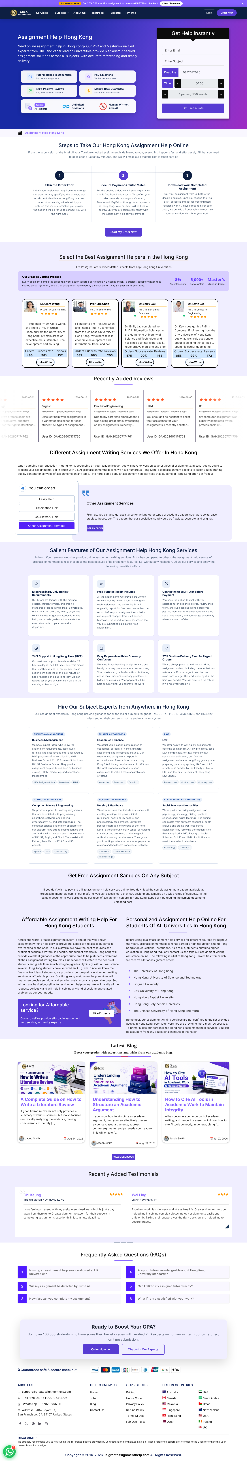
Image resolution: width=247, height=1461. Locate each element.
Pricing (130, 1392)
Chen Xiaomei (35, 1195)
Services (42, 12)
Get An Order (95, 528)
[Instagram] (46, 1424)
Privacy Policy (135, 1404)
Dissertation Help (47, 508)
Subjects (60, 12)
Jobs (93, 1398)
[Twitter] (26, 1424)
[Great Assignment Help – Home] (20, 12)
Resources (97, 12)
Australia (172, 1392)
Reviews (130, 12)
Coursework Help (47, 517)
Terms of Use (135, 1415)
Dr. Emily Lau (147, 304)
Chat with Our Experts (143, 1349)
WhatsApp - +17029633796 (41, 1404)
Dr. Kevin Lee (196, 304)
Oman (206, 1404)
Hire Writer (46, 362)
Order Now (227, 12)
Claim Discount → (171, 3)
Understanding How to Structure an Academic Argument (117, 1104)
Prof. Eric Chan (99, 304)
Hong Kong (174, 1415)
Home (94, 1392)
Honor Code (134, 1398)
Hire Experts (101, 1013)
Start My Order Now (123, 232)
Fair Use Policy (135, 1421)
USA (205, 1415)
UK (205, 1427)
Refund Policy (135, 1410)
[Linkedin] (39, 1424)
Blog (93, 1404)
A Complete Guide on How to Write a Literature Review (51, 1102)
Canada (171, 1398)
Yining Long (142, 1195)
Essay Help (46, 499)
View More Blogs (123, 1156)
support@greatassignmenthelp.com (46, 1391)
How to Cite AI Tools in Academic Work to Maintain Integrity (194, 1104)
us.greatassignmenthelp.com (127, 1455)
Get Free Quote (193, 108)
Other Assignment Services (46, 525)
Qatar (170, 1421)
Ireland (207, 1421)
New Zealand (211, 1410)
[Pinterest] (33, 1424)
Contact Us (97, 1410)
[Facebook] (20, 1424)
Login (209, 12)
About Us (79, 12)
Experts (116, 12)
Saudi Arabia (211, 1398)
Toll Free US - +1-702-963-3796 (44, 1398)
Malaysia (172, 1404)
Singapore (173, 1410)
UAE (205, 1392)
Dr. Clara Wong (50, 304)
